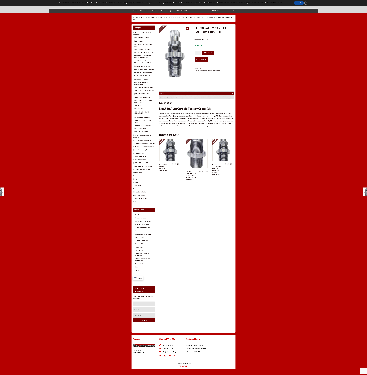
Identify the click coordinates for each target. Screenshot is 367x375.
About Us (138, 215)
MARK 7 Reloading (140, 156)
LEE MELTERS (138, 105)
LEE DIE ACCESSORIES (142, 94)
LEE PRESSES (139, 41)
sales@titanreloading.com (170, 352)
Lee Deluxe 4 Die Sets (141, 79)
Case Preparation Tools (142, 169)
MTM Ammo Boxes (141, 198)
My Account (144, 11)
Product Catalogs (140, 264)
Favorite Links (139, 244)
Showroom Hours (140, 218)
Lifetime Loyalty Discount (143, 227)
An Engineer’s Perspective (143, 221)
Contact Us (138, 270)
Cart (153, 11)
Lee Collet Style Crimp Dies (143, 76)
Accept (299, 3)
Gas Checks (137, 189)
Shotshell (138, 185)
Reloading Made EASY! (142, 224)
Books (135, 176)
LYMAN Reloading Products (143, 150)
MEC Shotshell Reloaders (143, 140)
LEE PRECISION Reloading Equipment (152, 17)
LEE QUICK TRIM (140, 128)
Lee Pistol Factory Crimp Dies (195, 17)
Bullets (137, 182)
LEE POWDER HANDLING (142, 97)
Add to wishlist (201, 59)
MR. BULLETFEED (140, 153)
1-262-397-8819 (181, 11)
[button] (187, 28)
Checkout (161, 11)
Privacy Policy (139, 237)
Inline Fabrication (140, 159)
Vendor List (138, 231)
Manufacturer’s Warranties (143, 234)
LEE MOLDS (139, 109)
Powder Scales (137, 172)
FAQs (169, 11)
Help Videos (139, 247)
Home (135, 11)
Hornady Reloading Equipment (144, 146)
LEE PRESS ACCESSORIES (143, 49)
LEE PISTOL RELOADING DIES (175, 17)
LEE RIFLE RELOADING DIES (144, 87)
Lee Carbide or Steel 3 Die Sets (144, 69)
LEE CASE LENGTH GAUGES (142, 125)
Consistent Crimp (139, 195)
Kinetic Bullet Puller (139, 192)
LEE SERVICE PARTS (141, 132)
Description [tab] (164, 93)
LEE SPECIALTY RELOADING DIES (144, 90)
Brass (136, 179)
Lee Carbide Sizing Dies (143, 66)
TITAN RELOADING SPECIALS (142, 166)
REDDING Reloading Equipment (145, 143)
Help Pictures (139, 250)
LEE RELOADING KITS (142, 38)
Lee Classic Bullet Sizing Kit (142, 117)
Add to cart (208, 52)
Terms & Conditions (141, 240)
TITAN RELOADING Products (144, 163)
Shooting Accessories (141, 202)
